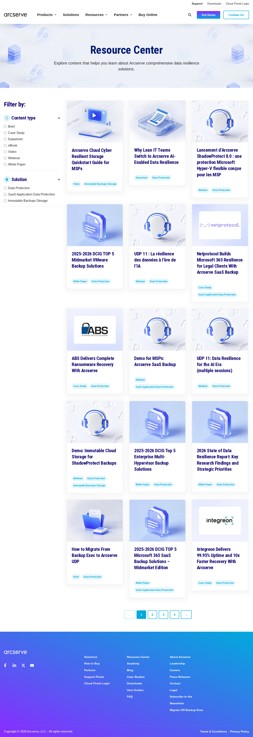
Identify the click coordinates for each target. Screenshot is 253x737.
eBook (12, 145)
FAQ (130, 696)
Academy (133, 663)
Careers (175, 670)
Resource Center (138, 657)
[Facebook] (6, 665)
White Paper (16, 164)
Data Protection (19, 188)
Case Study (16, 133)
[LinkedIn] (15, 665)
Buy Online (148, 15)
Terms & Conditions (213, 731)
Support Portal (94, 676)
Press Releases (180, 676)
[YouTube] (32, 665)
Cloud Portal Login (237, 3)
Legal (173, 690)
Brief (11, 126)
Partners (121, 15)
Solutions (71, 15)
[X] (23, 665)
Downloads (214, 3)
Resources (94, 15)
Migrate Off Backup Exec (186, 710)
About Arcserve (180, 657)
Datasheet (15, 139)
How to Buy (92, 663)
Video (12, 151)
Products (45, 15)
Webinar (14, 158)
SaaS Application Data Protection (31, 194)
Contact (175, 683)
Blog (130, 670)
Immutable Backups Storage (28, 200)
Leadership (177, 663)
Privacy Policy (239, 731)
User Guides (135, 690)
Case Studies (136, 676)
